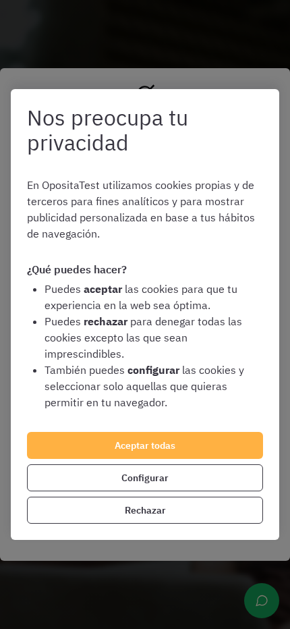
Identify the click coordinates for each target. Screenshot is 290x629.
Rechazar (145, 510)
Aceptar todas (145, 445)
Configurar (145, 478)
